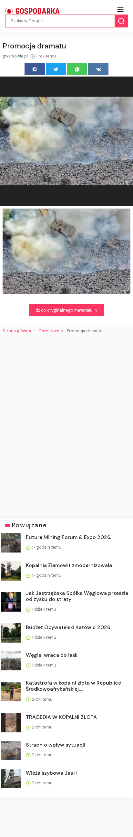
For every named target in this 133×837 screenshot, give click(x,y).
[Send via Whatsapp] (77, 69)
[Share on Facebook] (35, 69)
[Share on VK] (98, 69)
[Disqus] (66, 423)
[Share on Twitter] (56, 69)
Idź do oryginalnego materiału (64, 310)
